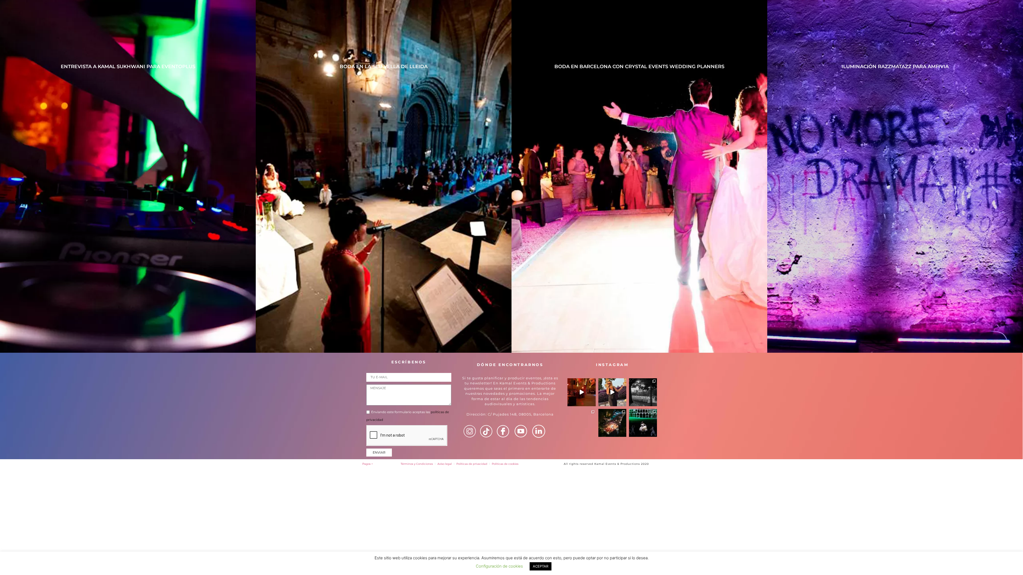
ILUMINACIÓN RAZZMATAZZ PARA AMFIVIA (895, 66)
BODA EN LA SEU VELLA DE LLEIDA (384, 66)
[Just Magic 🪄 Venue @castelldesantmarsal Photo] (643, 392)
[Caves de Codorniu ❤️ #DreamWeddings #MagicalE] (581, 392)
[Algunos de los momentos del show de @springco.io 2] (643, 423)
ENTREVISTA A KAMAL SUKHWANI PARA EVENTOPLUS (128, 66)
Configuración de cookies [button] (499, 566)
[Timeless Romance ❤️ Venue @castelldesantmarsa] (612, 392)
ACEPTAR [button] (540, 566)
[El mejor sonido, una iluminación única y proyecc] (581, 423)
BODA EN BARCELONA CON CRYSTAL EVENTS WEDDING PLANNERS (639, 66)
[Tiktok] (486, 431)
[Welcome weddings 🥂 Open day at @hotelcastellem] (612, 423)
